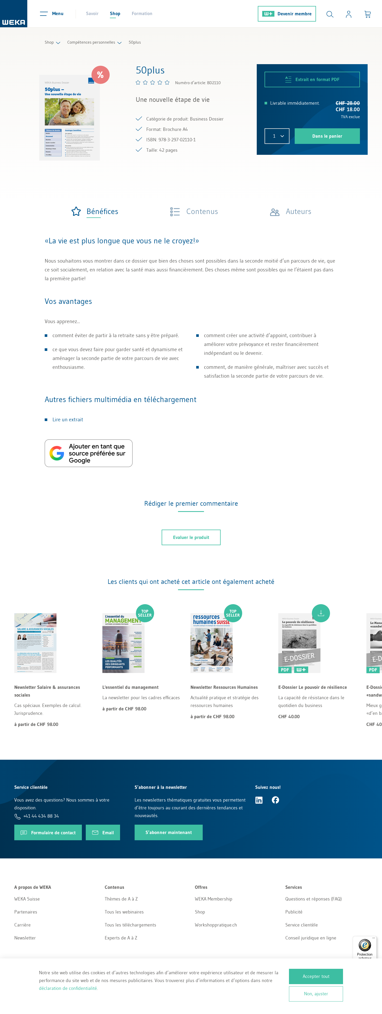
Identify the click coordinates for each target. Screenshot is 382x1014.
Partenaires (25, 912)
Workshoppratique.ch (216, 925)
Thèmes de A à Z (121, 899)
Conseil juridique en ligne (310, 938)
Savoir (92, 13)
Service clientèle (301, 925)
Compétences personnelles (91, 42)
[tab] (94, 211)
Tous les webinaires (124, 912)
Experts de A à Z (121, 938)
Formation (142, 13)
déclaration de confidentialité (68, 988)
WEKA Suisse (27, 899)
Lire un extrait (67, 419)
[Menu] (374, 939)
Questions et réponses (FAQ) (313, 899)
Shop (115, 13)
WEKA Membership (213, 899)
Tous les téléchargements (130, 925)
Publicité (293, 912)
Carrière (22, 925)
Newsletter (25, 938)
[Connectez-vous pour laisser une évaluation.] (153, 82)
